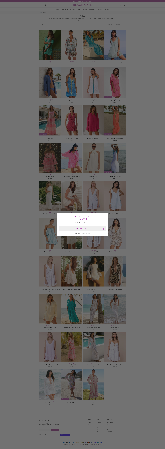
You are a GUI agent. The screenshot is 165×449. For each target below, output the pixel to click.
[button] (82, 228)
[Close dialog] (106, 215)
